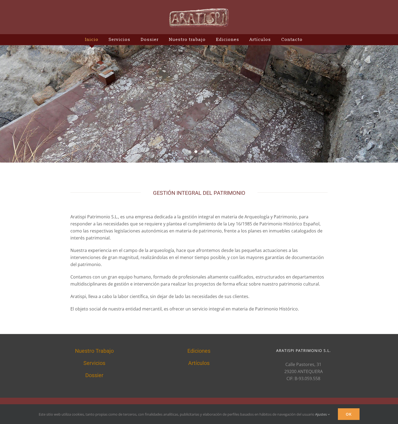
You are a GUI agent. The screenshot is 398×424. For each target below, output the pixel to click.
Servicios (94, 363)
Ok (349, 414)
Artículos (199, 363)
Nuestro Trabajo (94, 351)
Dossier (94, 375)
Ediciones (198, 351)
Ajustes (321, 414)
